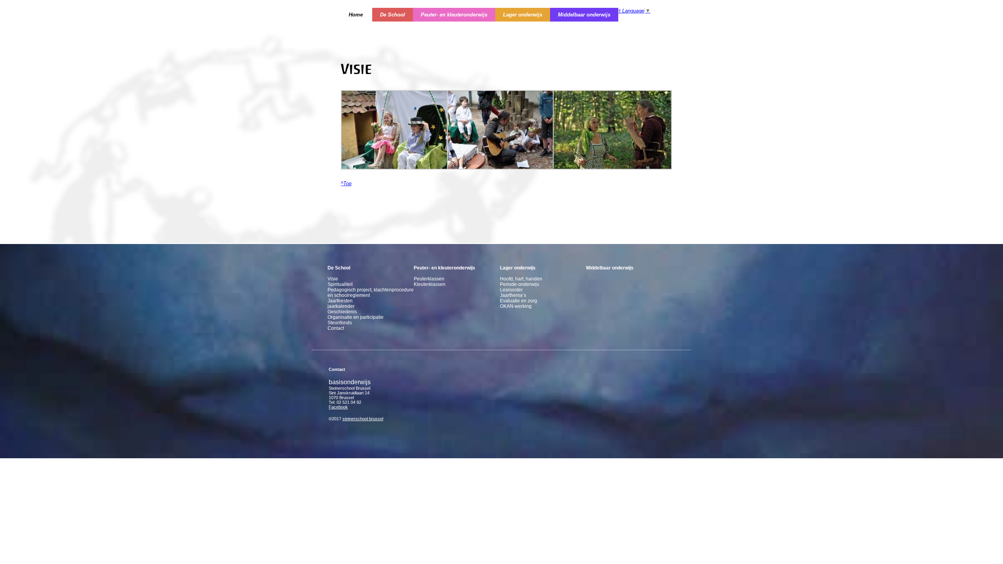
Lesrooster (511, 290)
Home (356, 15)
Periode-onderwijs (519, 284)
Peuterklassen (429, 279)
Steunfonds (340, 322)
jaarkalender (341, 306)
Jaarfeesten (340, 301)
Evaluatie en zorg (518, 301)
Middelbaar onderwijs (584, 15)
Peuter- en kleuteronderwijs (454, 15)
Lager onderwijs (522, 15)
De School (392, 15)
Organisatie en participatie (356, 317)
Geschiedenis (342, 312)
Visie (333, 279)
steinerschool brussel (362, 418)
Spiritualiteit (340, 284)
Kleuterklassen (429, 284)
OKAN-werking (516, 306)
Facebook (338, 407)
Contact (336, 328)
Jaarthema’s (513, 295)
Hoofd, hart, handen (521, 279)
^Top (346, 183)
